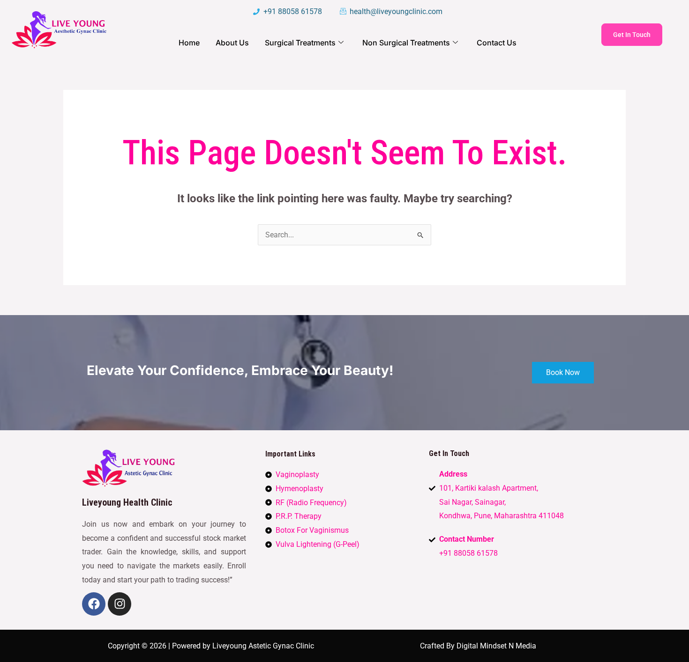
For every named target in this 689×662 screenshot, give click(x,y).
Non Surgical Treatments (406, 42)
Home (189, 42)
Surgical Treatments (300, 42)
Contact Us (497, 42)
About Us (232, 42)
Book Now (563, 372)
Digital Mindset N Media (496, 645)
